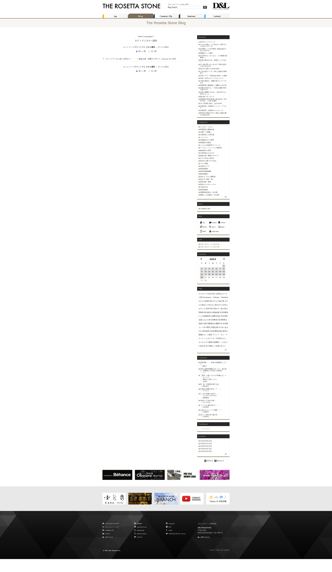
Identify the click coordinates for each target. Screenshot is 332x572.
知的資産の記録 (208, 331)
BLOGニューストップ (207, 42)
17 (206, 274)
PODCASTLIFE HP (174, 533)
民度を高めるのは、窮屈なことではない (213, 61)
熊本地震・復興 (205, 182)
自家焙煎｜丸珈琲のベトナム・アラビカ (213, 107)
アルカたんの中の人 (210, 395)
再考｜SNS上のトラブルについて (212, 78)
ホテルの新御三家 (205, 301)
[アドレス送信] (204, 230)
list (226, 197)
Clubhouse (204, 187)
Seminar (107, 533)
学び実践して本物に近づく (216, 346)
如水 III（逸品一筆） (207, 179)
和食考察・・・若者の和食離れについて (213, 363)
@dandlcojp (140, 530)
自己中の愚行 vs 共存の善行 (210, 69)
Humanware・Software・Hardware (215, 297)
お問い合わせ (109, 537)
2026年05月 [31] (206, 449)
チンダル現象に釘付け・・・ (210, 394)
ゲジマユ (206, 391)
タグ (137, 40)
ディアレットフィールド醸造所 (211, 148)
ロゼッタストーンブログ (112, 527)
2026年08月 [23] (206, 441)
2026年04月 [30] (206, 451)
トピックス (204, 137)
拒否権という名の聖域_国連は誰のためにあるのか (213, 327)
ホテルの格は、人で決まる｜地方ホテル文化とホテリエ (213, 45)
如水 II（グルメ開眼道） (208, 177)
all (226, 350)
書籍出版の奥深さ (221, 331)
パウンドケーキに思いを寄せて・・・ (120, 59)
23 (202, 277)
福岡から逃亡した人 (210, 379)
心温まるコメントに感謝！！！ (211, 410)
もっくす (206, 377)
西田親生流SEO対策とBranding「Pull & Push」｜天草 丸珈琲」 (213, 100)
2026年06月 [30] (206, 446)
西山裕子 (206, 386)
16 (202, 274)
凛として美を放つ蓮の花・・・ (211, 415)
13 (216, 271)
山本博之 (206, 407)
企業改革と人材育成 (207, 135)
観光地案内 (204, 174)
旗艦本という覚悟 (206, 53)
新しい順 (142, 51)
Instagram (172, 523)
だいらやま (206, 402)
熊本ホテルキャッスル (208, 184)
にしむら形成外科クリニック (210, 145)
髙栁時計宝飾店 (205, 142)
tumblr (170, 530)
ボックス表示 (163, 47)
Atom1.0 (220, 461)
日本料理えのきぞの (207, 153)
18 (209, 274)
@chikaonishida (141, 533)
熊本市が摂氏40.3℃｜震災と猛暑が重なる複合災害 (213, 114)
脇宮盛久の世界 (205, 150)
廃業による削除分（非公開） (210, 195)
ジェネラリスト (210, 338)
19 (213, 274)
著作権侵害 (204, 190)
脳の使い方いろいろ (207, 96)
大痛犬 (205, 381)
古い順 (154, 51)
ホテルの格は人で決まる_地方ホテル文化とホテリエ (213, 305)
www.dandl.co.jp (141, 527)
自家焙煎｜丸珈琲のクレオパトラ (211, 110)
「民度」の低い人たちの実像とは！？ (213, 375)
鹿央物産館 (204, 169)
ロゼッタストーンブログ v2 (209, 247)
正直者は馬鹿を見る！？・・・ (211, 389)
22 (224, 274)
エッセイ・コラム (206, 127)
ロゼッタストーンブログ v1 (209, 244)
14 (220, 271)
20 (216, 274)
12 (213, 271)
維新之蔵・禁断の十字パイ (209, 156)
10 (206, 271)
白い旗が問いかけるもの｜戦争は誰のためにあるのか (213, 65)
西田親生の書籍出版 (207, 129)
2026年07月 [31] (206, 443)
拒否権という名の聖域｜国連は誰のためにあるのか (213, 49)
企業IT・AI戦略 (205, 132)
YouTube (139, 537)
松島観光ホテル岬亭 (207, 140)
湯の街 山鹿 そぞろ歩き (208, 161)
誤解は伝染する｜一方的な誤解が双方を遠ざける (213, 88)
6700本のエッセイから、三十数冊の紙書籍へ (213, 56)
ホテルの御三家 (218, 301)
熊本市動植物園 (205, 171)
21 (220, 274)
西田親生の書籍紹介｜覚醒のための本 (213, 85)
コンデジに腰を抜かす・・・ (210, 405)
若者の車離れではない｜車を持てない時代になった (213, 93)
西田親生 (206, 398)
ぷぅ (204, 372)
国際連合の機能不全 (215, 323)
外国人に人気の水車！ (208, 400)
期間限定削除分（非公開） (209, 192)
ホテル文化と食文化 (207, 158)
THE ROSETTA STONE (112, 523)
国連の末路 (203, 323)
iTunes (183, 533)
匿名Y (205, 366)
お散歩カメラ (204, 166)
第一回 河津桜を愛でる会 (209, 384)
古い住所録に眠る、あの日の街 (211, 103)
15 (224, 271)
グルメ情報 (204, 163)
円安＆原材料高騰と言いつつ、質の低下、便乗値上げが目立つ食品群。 (213, 370)
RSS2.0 (209, 461)
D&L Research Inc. (205, 528)
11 (209, 271)
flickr (170, 527)
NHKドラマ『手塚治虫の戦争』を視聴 (213, 76)
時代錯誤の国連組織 (211, 312)
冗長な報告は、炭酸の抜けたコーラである (213, 81)
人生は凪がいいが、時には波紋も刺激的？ (213, 72)
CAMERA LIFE (205, 209)
